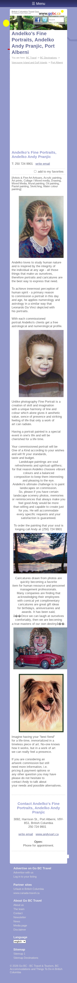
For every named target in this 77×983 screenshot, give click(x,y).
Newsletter (19, 917)
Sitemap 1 (19, 953)
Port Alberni (57, 62)
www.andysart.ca (47, 834)
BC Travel (31, 57)
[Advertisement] (38, 105)
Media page (20, 925)
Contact (18, 913)
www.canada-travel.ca (26, 892)
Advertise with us (23, 872)
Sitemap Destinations (25, 957)
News (16, 921)
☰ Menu (38, 4)
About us (18, 904)
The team (19, 909)
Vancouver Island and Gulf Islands (29, 62)
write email (42, 163)
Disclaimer (19, 929)
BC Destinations (48, 57)
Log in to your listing (25, 876)
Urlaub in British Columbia (28, 888)
